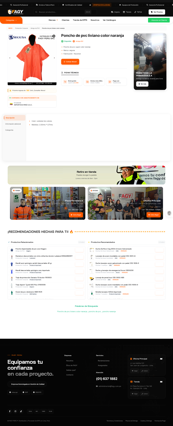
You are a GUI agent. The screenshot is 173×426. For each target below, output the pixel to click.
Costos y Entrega (146, 421)
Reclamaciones (104, 361)
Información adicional (13, 124)
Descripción (10, 118)
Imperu (117, 12)
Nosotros (69, 361)
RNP (26, 392)
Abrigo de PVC (35, 28)
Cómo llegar (77, 215)
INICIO (10, 28)
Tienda (128, 12)
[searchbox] (65, 12)
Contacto (69, 375)
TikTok (139, 12)
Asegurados (102, 365)
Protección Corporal (21, 28)
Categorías (9, 130)
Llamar (146, 371)
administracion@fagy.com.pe (110, 386)
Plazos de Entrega (132, 421)
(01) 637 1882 (106, 378)
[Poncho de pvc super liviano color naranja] (32, 57)
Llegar (136, 371)
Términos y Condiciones (115, 421)
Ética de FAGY (71, 365)
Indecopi (15, 392)
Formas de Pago (160, 421)
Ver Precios (158, 12)
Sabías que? (71, 370)
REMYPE (38, 392)
